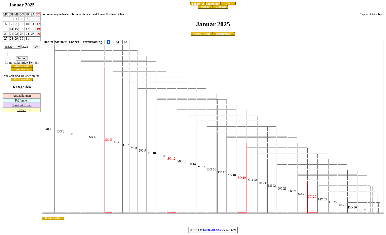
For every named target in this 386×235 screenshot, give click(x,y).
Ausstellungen (22, 95)
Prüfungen (21, 100)
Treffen (21, 110)
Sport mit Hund (22, 105)
